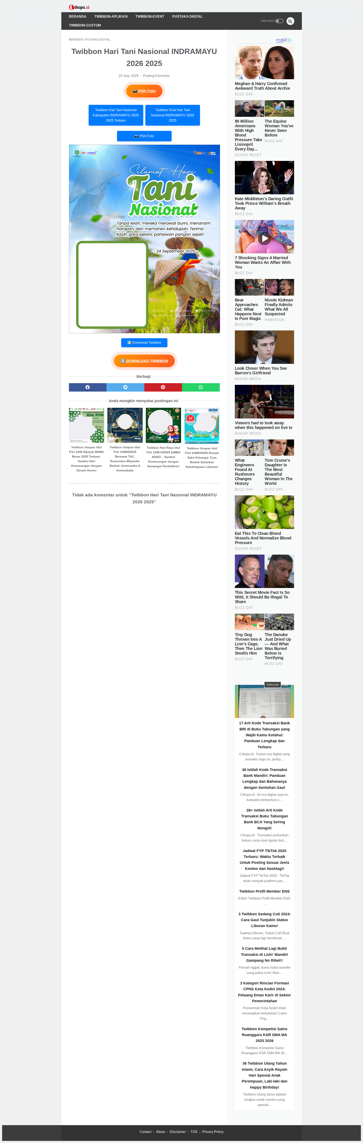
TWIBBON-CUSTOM (85, 25)
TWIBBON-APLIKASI (111, 16)
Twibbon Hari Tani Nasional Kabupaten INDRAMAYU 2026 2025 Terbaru (116, 115)
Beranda (77, 16)
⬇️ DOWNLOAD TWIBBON (144, 361)
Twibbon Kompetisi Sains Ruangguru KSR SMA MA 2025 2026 (264, 1035)
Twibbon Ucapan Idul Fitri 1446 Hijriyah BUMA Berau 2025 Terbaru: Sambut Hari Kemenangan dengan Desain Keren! (86, 459)
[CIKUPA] (82, 7)
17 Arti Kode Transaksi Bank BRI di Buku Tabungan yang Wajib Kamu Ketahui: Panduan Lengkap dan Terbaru (264, 735)
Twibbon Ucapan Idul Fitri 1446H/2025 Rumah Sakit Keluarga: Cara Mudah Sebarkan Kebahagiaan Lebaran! (202, 457)
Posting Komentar (156, 76)
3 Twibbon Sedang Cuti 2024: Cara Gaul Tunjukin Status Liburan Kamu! (264, 920)
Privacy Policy (213, 1132)
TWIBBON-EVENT (149, 16)
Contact (145, 1132)
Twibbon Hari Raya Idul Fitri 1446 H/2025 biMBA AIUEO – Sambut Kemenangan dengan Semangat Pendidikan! (163, 457)
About (160, 1132)
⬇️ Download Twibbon (144, 342)
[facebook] (88, 387)
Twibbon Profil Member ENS (264, 891)
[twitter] (125, 387)
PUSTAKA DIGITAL (187, 16)
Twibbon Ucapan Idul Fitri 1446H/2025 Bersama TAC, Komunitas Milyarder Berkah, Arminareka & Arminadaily (125, 459)
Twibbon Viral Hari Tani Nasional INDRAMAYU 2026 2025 (172, 115)
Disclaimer (178, 1132)
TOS (194, 1132)
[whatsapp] (201, 387)
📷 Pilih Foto (144, 91)
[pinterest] (163, 387)
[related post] (86, 425)
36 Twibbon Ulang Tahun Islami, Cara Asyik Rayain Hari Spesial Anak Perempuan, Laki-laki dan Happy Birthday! (264, 1075)
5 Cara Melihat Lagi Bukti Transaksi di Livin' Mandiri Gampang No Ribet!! (264, 954)
